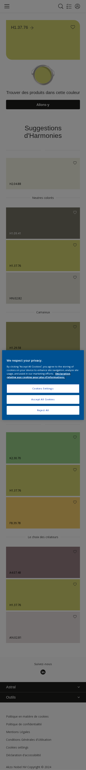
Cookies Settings (42, 388)
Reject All (43, 410)
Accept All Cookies (42, 399)
